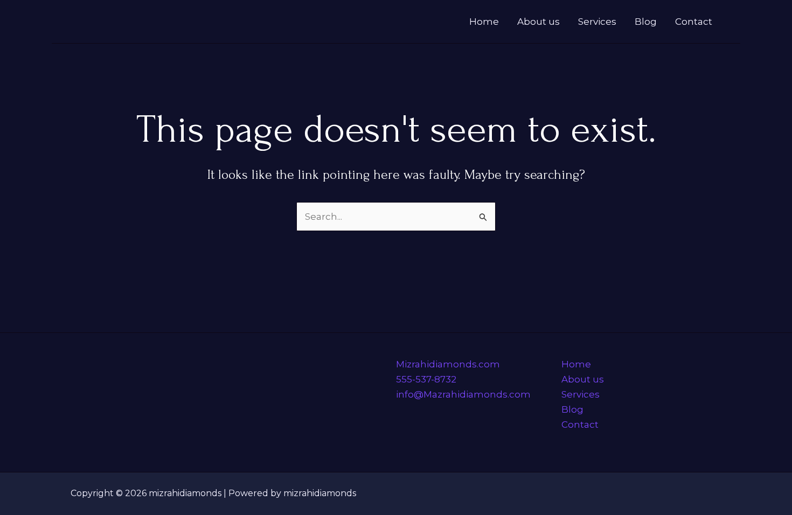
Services (597, 21)
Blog (646, 21)
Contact (693, 21)
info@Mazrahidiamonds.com (463, 394)
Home (484, 21)
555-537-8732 (426, 379)
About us (538, 21)
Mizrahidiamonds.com (448, 364)
